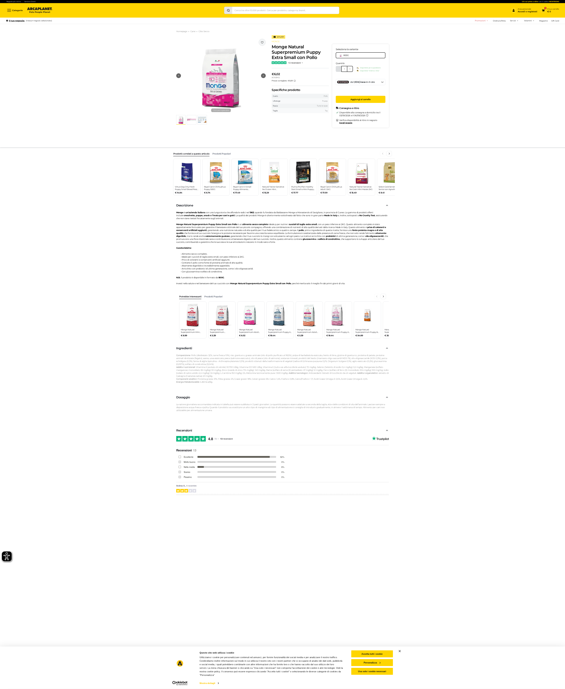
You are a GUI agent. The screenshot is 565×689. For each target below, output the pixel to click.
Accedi (515, 25)
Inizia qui (522, 32)
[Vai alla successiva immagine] (263, 75)
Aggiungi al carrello (361, 99)
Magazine (543, 21)
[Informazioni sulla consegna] (367, 115)
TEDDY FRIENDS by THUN (497, 29)
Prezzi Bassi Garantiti (494, 33)
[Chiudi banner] (400, 651)
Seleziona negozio (40, 55)
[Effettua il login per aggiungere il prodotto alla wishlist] (262, 42)
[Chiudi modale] (68, 31)
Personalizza (370, 662)
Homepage (181, 31)
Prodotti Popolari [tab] (221, 153)
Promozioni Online (467, 33)
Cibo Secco (204, 31)
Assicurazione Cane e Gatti (502, 38)
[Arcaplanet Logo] (39, 10)
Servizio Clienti (30, 2)
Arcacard (494, 33)
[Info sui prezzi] (295, 81)
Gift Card (555, 21)
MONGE (276, 41)
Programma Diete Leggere (497, 38)
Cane (192, 31)
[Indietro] (382, 153)
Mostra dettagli (207, 683)
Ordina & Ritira (499, 21)
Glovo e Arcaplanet (498, 47)
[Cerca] (228, 10)
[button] (221, 76)
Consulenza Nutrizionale (501, 43)
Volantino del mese (505, 29)
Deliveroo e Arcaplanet (500, 52)
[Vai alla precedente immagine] (178, 75)
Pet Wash (494, 29)
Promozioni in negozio (470, 29)
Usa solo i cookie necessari (372, 671)
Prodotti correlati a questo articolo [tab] (191, 153)
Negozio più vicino (13, 2)
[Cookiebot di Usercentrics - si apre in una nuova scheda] (180, 683)
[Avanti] (389, 153)
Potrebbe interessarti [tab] (190, 296)
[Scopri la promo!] (537, 41)
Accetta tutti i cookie (372, 654)
